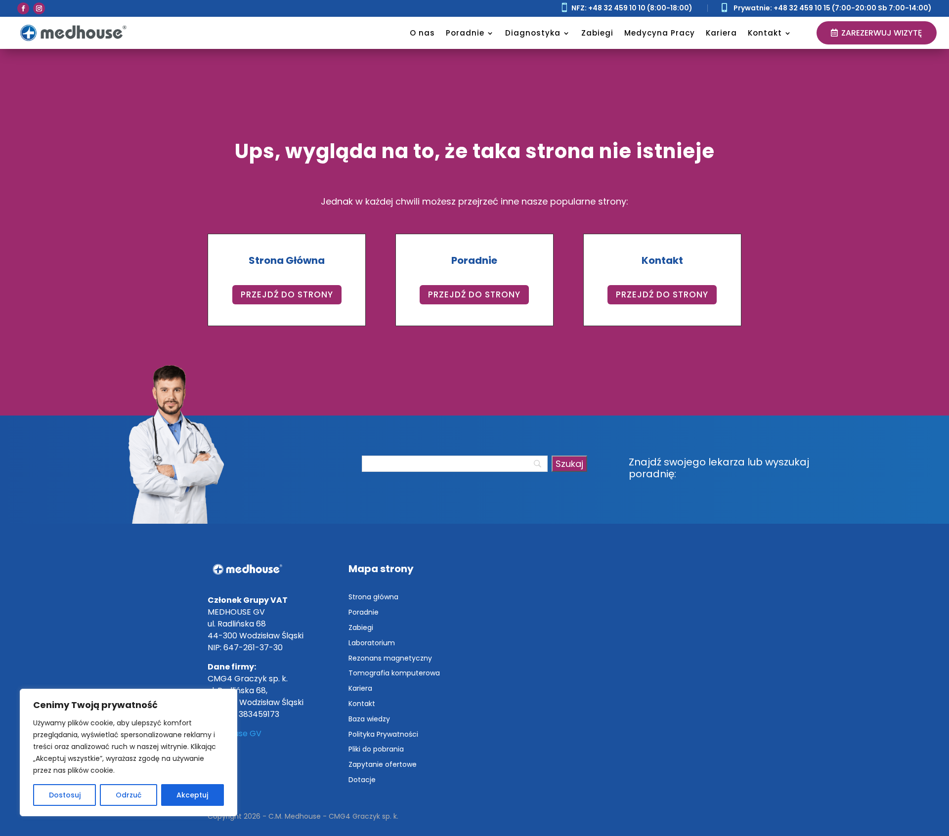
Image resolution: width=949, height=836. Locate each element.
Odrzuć (128, 795)
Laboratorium (371, 643)
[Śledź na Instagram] (39, 8)
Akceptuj (192, 795)
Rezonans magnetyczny (390, 658)
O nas (422, 33)
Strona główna (373, 597)
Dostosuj (65, 795)
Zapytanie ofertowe (382, 764)
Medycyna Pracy (659, 33)
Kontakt (765, 33)
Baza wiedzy (369, 719)
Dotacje (362, 780)
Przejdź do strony (287, 294)
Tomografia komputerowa (394, 673)
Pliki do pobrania (376, 749)
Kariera (721, 33)
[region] (128, 752)
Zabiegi (597, 33)
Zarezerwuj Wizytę (881, 33)
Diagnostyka (533, 33)
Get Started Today (128, 124)
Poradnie (465, 33)
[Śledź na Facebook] (23, 8)
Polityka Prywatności (383, 734)
